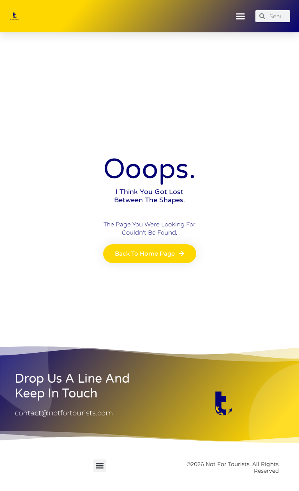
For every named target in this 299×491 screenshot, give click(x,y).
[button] (240, 16)
